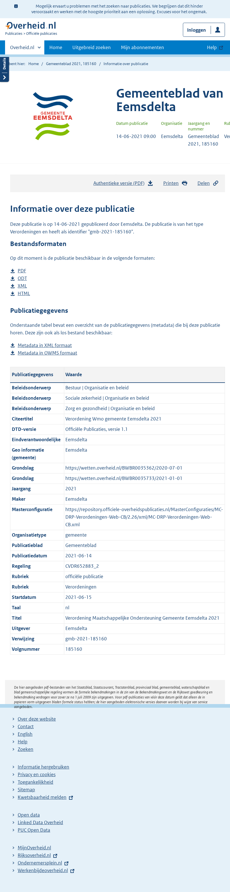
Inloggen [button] (196, 30)
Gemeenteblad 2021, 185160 (71, 63)
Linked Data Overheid (40, 822)
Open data (29, 815)
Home (55, 47)
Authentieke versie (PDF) (120, 185)
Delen (203, 183)
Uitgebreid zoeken (91, 47)
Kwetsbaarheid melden (42, 797)
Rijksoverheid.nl (34, 855)
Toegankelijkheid (35, 782)
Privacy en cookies (37, 774)
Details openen (4, 68)
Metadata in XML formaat (45, 345)
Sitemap (26, 790)
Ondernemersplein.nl (40, 863)
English (25, 734)
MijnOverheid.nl (34, 848)
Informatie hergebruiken (43, 767)
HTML (24, 293)
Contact (26, 726)
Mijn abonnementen (142, 47)
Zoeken (25, 749)
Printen (171, 183)
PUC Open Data (34, 830)
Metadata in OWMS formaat (47, 353)
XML (22, 286)
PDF (22, 271)
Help (22, 742)
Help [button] (212, 47)
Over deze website (37, 719)
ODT (22, 278)
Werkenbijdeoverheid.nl (43, 870)
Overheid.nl (22, 49)
